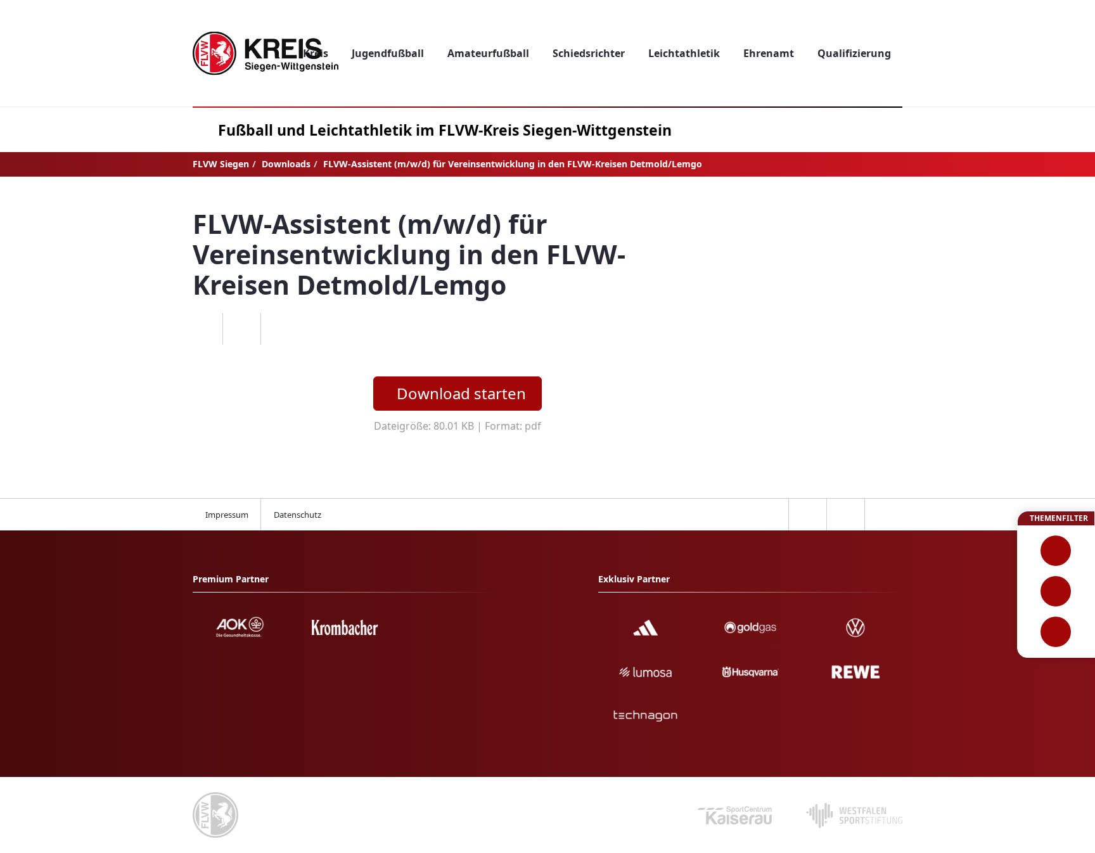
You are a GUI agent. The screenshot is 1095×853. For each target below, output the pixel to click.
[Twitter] (241, 329)
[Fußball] (1056, 551)
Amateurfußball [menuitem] (488, 53)
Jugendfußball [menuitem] (388, 53)
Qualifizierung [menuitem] (854, 53)
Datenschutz (297, 514)
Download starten (461, 393)
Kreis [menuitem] (315, 53)
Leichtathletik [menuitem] (684, 53)
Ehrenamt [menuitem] (768, 53)
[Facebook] (203, 329)
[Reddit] (279, 329)
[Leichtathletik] (1056, 591)
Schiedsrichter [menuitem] (589, 53)
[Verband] (1056, 632)
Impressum (226, 514)
